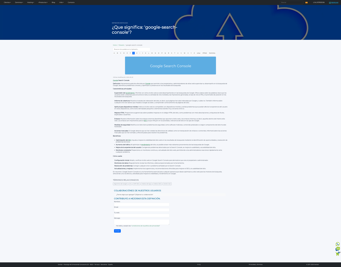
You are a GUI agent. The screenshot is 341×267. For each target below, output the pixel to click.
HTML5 (205, 53)
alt (130, 184)
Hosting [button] (30, 2)
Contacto (71, 2)
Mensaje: (117, 218)
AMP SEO (136, 184)
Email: (116, 207)
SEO (145, 121)
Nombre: (117, 201)
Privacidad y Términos (256, 264)
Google (115, 80)
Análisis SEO (157, 184)
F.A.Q (199, 264)
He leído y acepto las (138, 226)
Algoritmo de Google (120, 184)
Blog (53, 2)
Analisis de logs (146, 184)
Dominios (212, 53)
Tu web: (117, 212)
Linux (198, 53)
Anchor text (167, 184)
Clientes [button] (7, 2)
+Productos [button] (42, 2)
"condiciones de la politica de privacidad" (145, 226)
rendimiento (130, 93)
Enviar (117, 231)
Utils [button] (61, 2)
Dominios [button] (18, 2)
